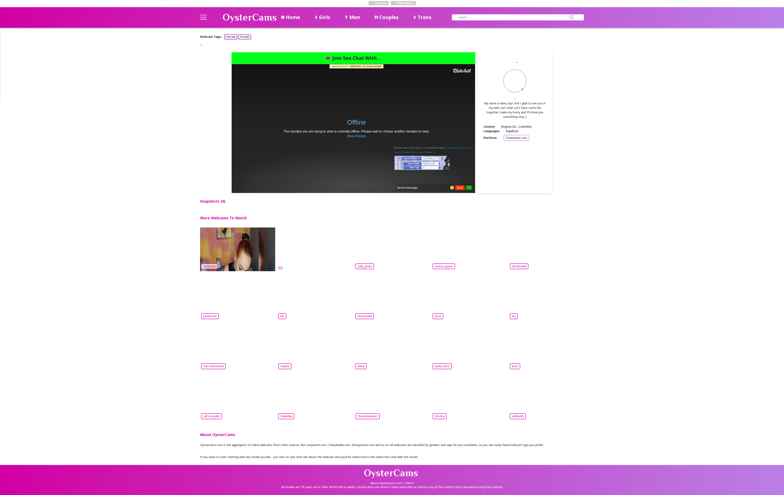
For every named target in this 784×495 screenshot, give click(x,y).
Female (231, 37)
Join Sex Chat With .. (356, 58)
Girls (324, 17)
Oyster (250, 17)
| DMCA (408, 483)
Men (354, 17)
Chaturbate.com (516, 138)
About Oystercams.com (386, 483)
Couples (389, 17)
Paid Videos (405, 3)
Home (293, 17)
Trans (424, 17)
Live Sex (380, 3)
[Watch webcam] (314, 248)
